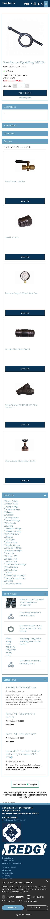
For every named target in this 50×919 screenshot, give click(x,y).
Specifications (10, 125)
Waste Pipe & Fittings (16, 575)
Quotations (7, 858)
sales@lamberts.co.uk (14, 820)
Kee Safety (11, 523)
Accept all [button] (13, 908)
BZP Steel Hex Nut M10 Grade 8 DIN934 (30, 662)
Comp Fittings (12, 506)
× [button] (47, 881)
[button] (25, 914)
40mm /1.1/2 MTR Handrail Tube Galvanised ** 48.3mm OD (32, 602)
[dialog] (25, 899)
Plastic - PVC (11, 559)
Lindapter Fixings (13, 528)
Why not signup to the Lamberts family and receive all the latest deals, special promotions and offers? (25, 794)
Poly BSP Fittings (13, 547)
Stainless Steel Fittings (16, 564)
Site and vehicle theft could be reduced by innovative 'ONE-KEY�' (22, 754)
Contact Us (7, 873)
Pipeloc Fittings (13, 545)
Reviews (8, 141)
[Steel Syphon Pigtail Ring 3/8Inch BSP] (25, 37)
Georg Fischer (12, 517)
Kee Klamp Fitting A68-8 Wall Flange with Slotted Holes (30, 641)
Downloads (9, 133)
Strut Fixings (11, 570)
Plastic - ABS (11, 556)
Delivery (6, 875)
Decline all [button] (36, 908)
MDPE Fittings (12, 534)
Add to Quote (25, 97)
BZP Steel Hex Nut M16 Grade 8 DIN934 (30, 614)
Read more (24, 892)
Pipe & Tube (11, 542)
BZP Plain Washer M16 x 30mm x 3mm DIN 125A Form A (31, 628)
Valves (9, 572)
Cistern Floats (12, 503)
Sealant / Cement (13, 583)
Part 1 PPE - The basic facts (21, 734)
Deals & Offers (9, 867)
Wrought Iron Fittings (15, 578)
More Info (25, 201)
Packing (9, 580)
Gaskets (10, 514)
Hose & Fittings (13, 520)
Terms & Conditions (11, 863)
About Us (6, 870)
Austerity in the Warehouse (21, 687)
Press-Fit (10, 553)
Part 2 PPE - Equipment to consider (20, 715)
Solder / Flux (11, 561)
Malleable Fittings (14, 531)
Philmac (9, 537)
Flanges (9, 512)
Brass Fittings (12, 501)
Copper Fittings (13, 509)
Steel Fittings (12, 567)
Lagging (9, 526)
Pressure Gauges (14, 550)
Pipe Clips (10, 539)
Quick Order (8, 860)
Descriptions (10, 107)
